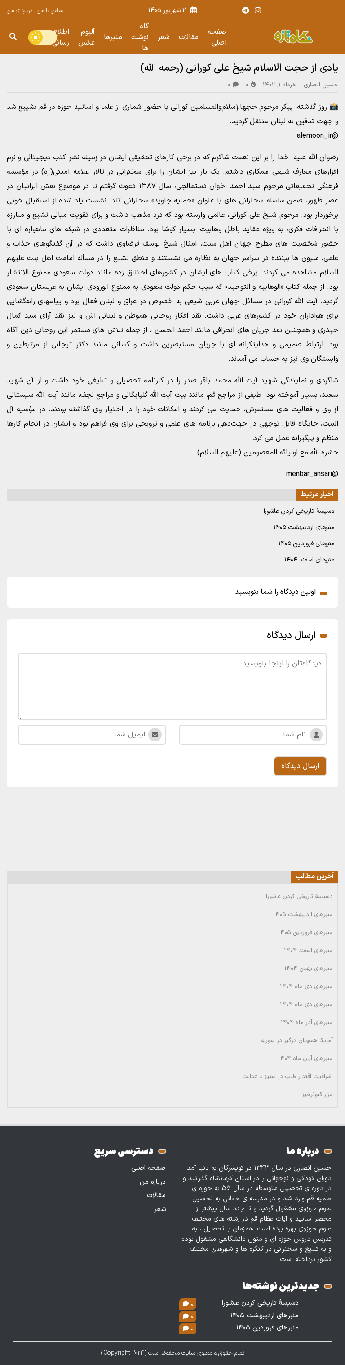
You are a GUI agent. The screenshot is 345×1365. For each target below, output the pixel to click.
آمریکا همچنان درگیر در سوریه (297, 1040)
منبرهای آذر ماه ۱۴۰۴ (307, 1022)
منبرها (113, 37)
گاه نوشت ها (140, 37)
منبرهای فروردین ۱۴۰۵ (307, 543)
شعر (164, 37)
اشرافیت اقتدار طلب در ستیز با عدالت (287, 1076)
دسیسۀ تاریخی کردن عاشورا (299, 511)
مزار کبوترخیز (317, 1094)
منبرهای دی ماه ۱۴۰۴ (306, 986)
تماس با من (50, 10)
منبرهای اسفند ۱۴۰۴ (309, 560)
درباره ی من (19, 10)
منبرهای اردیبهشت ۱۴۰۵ (304, 527)
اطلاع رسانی (60, 37)
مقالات (189, 37)
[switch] (42, 37)
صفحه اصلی (217, 37)
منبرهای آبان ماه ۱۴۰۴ (305, 1058)
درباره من (153, 1182)
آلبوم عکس (86, 37)
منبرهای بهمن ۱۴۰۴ (308, 968)
